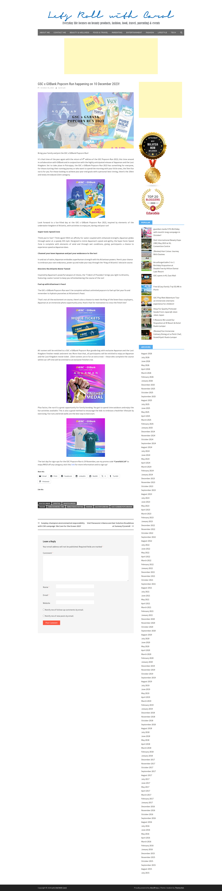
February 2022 (147, 564)
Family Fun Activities (75, 507)
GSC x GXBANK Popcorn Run (121, 507)
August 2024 (146, 447)
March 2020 (146, 654)
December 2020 (148, 619)
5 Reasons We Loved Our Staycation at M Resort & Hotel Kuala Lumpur (167, 323)
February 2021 (147, 611)
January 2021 (147, 615)
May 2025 (145, 412)
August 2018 (146, 728)
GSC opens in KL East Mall (164, 275)
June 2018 (145, 736)
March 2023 (146, 513)
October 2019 (147, 673)
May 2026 (145, 365)
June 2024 (145, 455)
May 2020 (145, 646)
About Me (45, 32)
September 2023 (148, 490)
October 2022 (147, 533)
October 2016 (147, 814)
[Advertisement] (111, 56)
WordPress (154, 888)
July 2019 (145, 685)
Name (46, 587)
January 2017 (147, 802)
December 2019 (148, 666)
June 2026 (145, 361)
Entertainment (134, 32)
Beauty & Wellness (79, 32)
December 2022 (148, 525)
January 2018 (147, 755)
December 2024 (148, 431)
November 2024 (148, 435)
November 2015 (148, 857)
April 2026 (145, 369)
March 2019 (146, 701)
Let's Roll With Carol (59, 888)
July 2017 (145, 779)
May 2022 (145, 552)
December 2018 (148, 712)
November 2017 (148, 763)
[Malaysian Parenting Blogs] (153, 173)
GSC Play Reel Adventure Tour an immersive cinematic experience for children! (166, 300)
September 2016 (148, 818)
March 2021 (146, 607)
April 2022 (145, 556)
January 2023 (147, 521)
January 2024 (147, 474)
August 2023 (146, 494)
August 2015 (146, 869)
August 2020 (146, 634)
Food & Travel (100, 32)
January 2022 (147, 568)
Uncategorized (69, 503)
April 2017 (145, 790)
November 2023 (148, 482)
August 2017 (146, 775)
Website (46, 603)
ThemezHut (179, 888)
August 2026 (146, 353)
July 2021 (145, 591)
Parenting (117, 32)
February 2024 (147, 470)
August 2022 (146, 541)
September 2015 (148, 865)
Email (46, 595)
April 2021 (145, 603)
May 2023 (145, 505)
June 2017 (145, 783)
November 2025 (148, 388)
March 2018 (146, 748)
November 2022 (148, 529)
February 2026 (147, 377)
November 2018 (148, 716)
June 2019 (145, 689)
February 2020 (147, 658)
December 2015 (148, 853)
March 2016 (146, 841)
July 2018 (145, 732)
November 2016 (148, 810)
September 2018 (148, 724)
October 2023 (147, 486)
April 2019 (145, 697)
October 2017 (147, 767)
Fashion (150, 32)
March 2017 (146, 794)
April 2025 (145, 416)
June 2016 (145, 830)
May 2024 (145, 459)
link (73, 464)
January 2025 (147, 427)
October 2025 (147, 392)
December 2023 (148, 478)
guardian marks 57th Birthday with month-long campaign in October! (166, 232)
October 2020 (147, 627)
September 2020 (148, 630)
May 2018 (145, 740)
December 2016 (148, 806)
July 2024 (145, 451)
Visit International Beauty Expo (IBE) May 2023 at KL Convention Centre (167, 243)
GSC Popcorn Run (101, 507)
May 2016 (145, 834)
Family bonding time (56, 507)
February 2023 (147, 517)
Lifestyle (162, 32)
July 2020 (145, 638)
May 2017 (145, 787)
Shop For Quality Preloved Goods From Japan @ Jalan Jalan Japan (165, 311)
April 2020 (145, 650)
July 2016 (145, 826)
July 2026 (145, 357)
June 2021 (145, 595)
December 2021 (148, 572)
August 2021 (146, 587)
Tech (173, 32)
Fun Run (89, 507)
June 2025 (145, 408)
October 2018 (147, 720)
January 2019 (147, 709)
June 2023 (145, 501)
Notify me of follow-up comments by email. (64, 609)
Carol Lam (62, 88)
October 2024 (147, 439)
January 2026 (147, 380)
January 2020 (147, 662)
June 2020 (145, 642)
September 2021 (148, 584)
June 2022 (145, 548)
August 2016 (146, 822)
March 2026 (146, 373)
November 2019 (148, 669)
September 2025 (148, 396)
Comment (48, 553)
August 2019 (146, 681)
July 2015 (145, 872)
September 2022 (148, 537)
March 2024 (146, 466)
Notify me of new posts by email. (59, 616)
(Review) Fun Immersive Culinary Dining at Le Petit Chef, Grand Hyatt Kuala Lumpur (167, 334)
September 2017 (148, 771)
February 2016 (147, 845)
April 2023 (145, 509)
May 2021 (145, 599)
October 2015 (147, 861)
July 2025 (145, 404)
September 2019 (148, 677)
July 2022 (145, 545)
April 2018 (145, 744)
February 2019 (147, 705)
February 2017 (147, 798)
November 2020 (148, 623)
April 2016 (145, 837)
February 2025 (147, 423)
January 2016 (147, 849)
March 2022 (146, 560)
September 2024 (148, 443)
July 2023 (145, 498)
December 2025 (148, 384)
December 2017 (148, 759)
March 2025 (146, 420)
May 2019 (145, 693)
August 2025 (146, 400)
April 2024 (145, 462)
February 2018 (147, 751)
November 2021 (148, 576)
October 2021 (147, 580)
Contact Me (60, 32)
